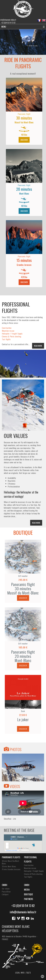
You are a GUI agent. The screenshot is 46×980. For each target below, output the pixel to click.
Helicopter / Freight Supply (12, 333)
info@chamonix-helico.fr (8, 20)
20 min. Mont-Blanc (9, 866)
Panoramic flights (11, 857)
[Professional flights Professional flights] (23, 364)
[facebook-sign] (13, 918)
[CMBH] (23, 405)
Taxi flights (6, 339)
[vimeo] (18, 918)
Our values (6, 888)
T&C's (28, 972)
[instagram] (23, 918)
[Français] (39, 20)
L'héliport (5, 894)
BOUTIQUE (23, 532)
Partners (28, 899)
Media (27, 889)
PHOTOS (15, 749)
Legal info (19, 972)
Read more (38, 345)
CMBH (4, 885)
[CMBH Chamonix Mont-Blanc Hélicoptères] (23, 8)
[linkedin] (32, 918)
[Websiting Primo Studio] (42, 976)
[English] (44, 20)
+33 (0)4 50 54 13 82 (8, 23)
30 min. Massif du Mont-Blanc (11, 862)
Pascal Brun (6, 891)
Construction (7, 328)
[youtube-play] (27, 918)
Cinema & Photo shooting (11, 336)
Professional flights (30, 859)
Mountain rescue (8, 330)
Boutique (28, 894)
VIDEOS (14, 786)
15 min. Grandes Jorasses (11, 869)
